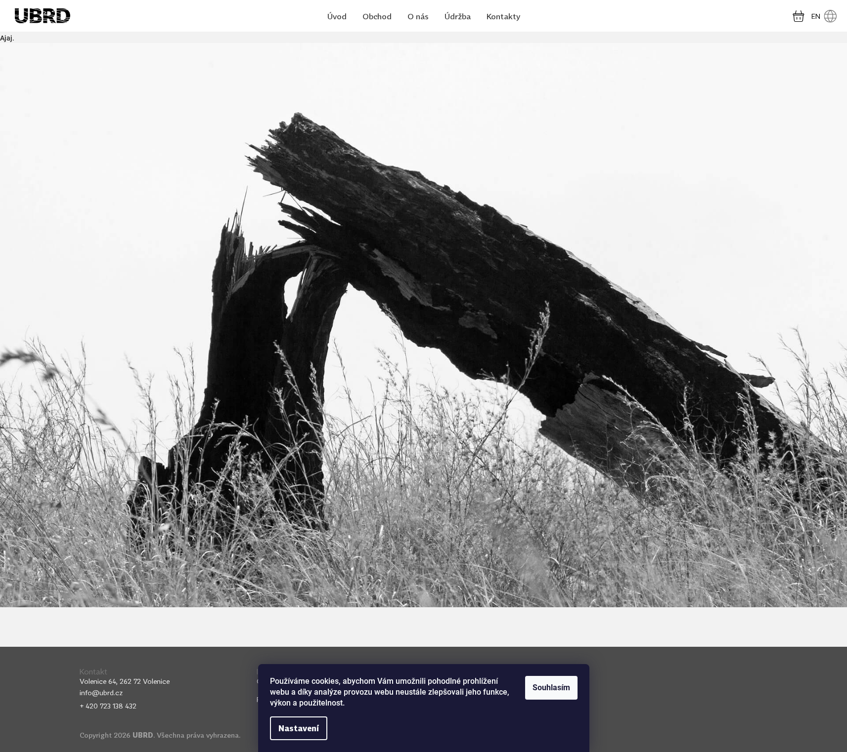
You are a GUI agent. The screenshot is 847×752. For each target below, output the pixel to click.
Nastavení (298, 728)
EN (815, 16)
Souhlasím (551, 687)
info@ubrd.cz (101, 692)
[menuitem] (337, 16)
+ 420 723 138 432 (108, 706)
